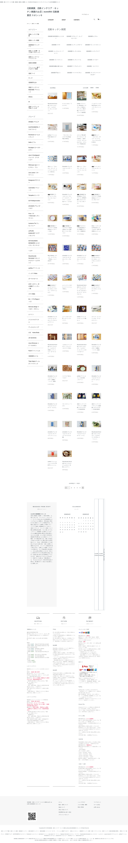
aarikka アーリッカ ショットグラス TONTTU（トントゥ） (52, 463)
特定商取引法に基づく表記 (65, 812)
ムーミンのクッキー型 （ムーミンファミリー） (67, 318)
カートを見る (97, 804)
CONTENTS (76, 20)
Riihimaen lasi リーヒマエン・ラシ (34, 166)
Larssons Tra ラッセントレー (33, 224)
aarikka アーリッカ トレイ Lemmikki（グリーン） (81, 377)
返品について (62, 807)
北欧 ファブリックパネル (96, 831)
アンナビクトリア (33, 327)
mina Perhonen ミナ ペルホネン (33, 344)
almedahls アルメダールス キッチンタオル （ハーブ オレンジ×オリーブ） (96, 259)
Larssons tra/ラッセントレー (61, 835)
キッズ (30, 78)
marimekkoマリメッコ (43, 834)
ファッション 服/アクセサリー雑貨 (34, 68)
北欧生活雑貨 (32, 63)
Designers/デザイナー (34, 181)
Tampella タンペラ (33, 195)
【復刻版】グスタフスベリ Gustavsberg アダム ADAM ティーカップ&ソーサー (67, 229)
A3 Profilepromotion (34, 200)
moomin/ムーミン (71, 835)
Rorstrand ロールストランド (34, 136)
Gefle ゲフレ (32, 142)
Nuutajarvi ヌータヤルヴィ (34, 148)
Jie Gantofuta (32, 338)
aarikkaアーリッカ (122, 834)
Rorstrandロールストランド (32, 834)
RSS (79, 807)
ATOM (82, 807)
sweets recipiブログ (80, 835)
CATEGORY (51, 20)
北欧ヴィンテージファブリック (33, 57)
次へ (83, 488)
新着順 (97, 87)
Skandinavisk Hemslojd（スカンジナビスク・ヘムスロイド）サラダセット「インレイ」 (96, 435)
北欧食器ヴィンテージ (23, 831)
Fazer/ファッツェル (34, 351)
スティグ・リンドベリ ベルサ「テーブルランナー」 (96, 318)
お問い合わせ (97, 807)
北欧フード (31, 73)
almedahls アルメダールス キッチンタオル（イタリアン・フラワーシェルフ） (52, 288)
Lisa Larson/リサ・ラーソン (54, 834)
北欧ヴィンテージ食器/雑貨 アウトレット (34, 89)
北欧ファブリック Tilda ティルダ (33, 107)
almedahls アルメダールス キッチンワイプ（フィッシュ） (52, 433)
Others (30, 97)
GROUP (64, 20)
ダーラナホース (33, 279)
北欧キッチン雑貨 (35, 23)
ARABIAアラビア (8, 834)
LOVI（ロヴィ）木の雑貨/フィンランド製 (33, 286)
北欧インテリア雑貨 (33, 35)
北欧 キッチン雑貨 (14, 831)
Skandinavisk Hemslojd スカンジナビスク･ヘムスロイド (34, 259)
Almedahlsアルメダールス (49, 835)
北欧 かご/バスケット (74, 831)
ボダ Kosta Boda (34, 332)
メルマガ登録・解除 (82, 804)
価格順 (91, 87)
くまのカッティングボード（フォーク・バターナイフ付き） (67, 346)
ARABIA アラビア (33, 122)
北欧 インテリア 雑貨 (5, 831)
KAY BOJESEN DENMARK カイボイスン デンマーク (33, 243)
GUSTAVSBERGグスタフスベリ (19, 834)
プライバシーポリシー (64, 814)
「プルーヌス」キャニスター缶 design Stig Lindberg (67, 136)
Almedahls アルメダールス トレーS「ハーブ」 (67, 168)
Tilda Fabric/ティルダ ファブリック (34, 362)
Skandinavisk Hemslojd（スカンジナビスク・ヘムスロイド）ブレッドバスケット (52, 107)
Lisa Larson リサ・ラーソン (34, 174)
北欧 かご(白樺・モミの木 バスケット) (34, 51)
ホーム (28, 23)
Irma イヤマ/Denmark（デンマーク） (34, 215)
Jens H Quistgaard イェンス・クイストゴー (33, 157)
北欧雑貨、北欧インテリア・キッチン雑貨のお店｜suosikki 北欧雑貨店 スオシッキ (43, 12)
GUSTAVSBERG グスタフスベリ (34, 128)
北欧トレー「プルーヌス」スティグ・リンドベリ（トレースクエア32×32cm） (96, 138)
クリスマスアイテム (33, 321)
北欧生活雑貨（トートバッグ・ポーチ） (48, 831)
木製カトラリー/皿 (123, 831)
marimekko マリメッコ (33, 189)
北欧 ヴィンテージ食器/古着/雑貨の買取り (110, 831)
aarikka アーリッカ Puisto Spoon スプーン (52, 136)
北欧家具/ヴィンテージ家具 (84, 831)
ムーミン (31, 314)
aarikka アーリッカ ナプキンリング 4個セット (81, 318)
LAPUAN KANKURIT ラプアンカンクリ (34, 233)
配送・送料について (63, 804)
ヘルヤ (30, 250)
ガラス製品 (31, 294)
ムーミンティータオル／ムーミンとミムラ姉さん (67, 286)
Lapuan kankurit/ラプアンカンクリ (111, 834)
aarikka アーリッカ (34, 268)
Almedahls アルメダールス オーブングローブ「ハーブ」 (81, 433)
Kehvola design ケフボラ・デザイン (33, 308)
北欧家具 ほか (32, 82)
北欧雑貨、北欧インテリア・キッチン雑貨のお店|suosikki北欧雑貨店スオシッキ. (64, 828)
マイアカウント (85, 14)
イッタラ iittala (32, 273)
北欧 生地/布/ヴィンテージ (33, 831)
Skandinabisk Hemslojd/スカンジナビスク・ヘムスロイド (91, 834)
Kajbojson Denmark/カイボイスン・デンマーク (69, 834)
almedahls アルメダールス (34, 207)
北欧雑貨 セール (33, 356)
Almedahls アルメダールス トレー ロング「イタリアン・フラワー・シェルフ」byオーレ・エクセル (67, 198)
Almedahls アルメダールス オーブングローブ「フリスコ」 (52, 405)
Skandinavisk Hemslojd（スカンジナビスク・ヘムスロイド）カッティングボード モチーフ (81, 348)
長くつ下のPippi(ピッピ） (34, 300)
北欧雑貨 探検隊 (104, 554)
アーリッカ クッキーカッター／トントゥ (96, 168)
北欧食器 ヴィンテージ (33, 45)
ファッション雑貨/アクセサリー (63, 831)
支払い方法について (63, 809)
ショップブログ (81, 802)
